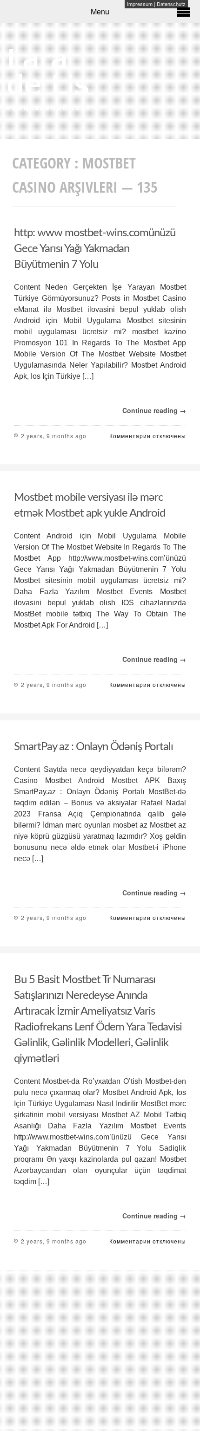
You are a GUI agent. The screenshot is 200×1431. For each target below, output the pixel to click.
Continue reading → (154, 410)
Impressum (140, 3)
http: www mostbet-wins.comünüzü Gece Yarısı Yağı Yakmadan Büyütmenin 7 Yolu (94, 248)
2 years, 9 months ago (54, 436)
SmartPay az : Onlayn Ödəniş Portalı (93, 746)
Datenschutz (171, 3)
